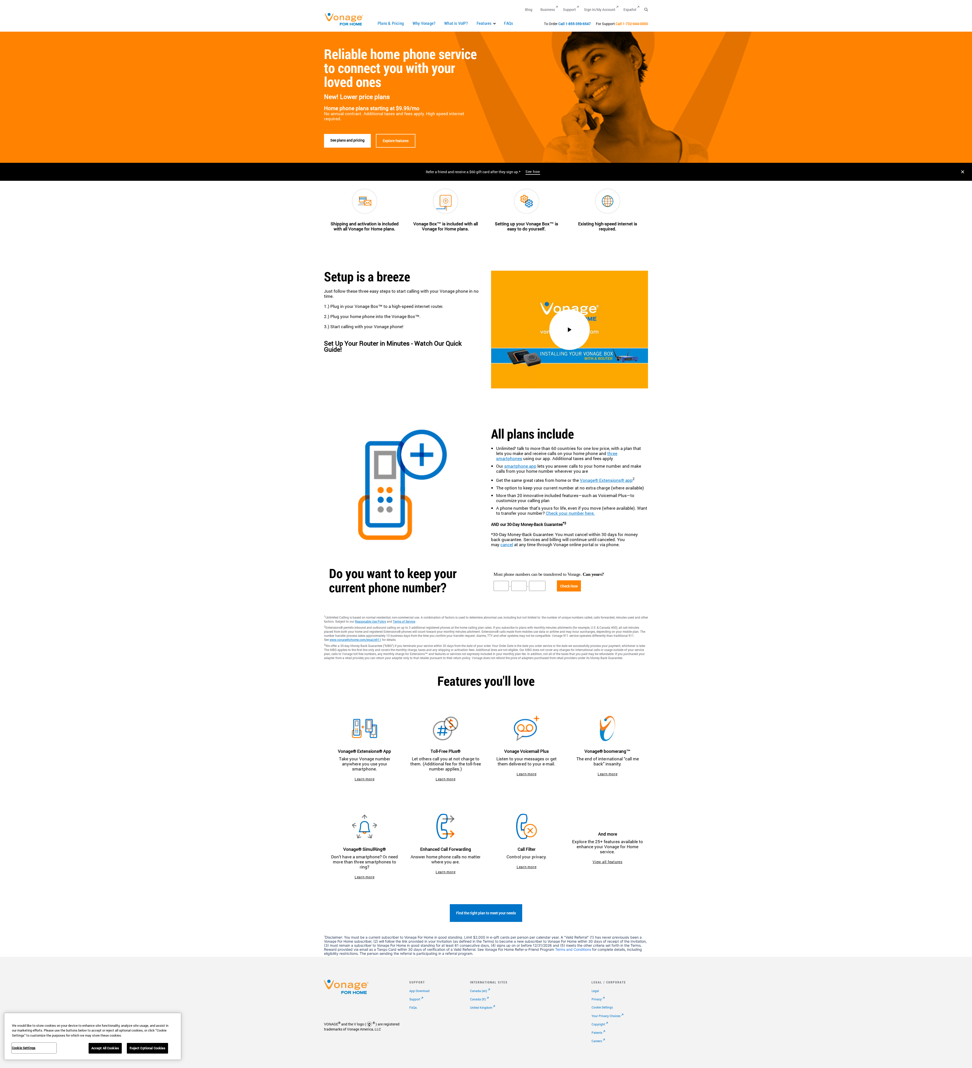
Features (484, 23)
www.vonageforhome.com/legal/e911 (355, 640)
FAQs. (413, 1007)
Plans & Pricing (391, 23)
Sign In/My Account (599, 9)
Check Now (569, 586)
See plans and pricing (347, 140)
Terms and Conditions (573, 949)
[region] (92, 1036)
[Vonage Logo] (346, 25)
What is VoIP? (456, 23)
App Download (419, 991)
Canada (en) (478, 991)
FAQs (508, 23)
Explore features (396, 140)
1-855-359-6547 (578, 23)
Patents (597, 1033)
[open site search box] (646, 9)
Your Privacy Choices (606, 1016)
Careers (597, 1041)
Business (547, 9)
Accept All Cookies (105, 1048)
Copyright (598, 1024)
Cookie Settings (602, 1007)
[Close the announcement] (963, 172)
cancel (506, 544)
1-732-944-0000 (635, 23)
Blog (528, 9)
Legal (595, 991)
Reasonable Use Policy (370, 621)
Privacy (597, 999)
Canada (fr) (478, 999)
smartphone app (520, 466)
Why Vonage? (424, 23)
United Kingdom (481, 1007)
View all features (607, 861)
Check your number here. (570, 513)
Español (629, 9)
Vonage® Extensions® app (606, 480)
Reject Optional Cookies (147, 1048)
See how (532, 171)
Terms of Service (404, 621)
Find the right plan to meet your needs (486, 913)
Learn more (365, 779)
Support (569, 9)
